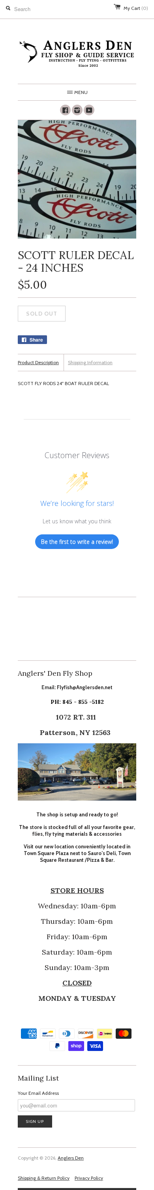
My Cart (136, 8)
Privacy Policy (89, 1178)
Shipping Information (90, 362)
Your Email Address (38, 1093)
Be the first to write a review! (77, 541)
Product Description (38, 362)
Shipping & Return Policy (43, 1178)
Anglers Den (71, 1158)
